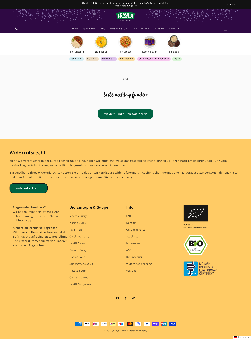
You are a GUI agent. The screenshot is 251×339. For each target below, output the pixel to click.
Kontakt (131, 223)
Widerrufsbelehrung (139, 264)
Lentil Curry (77, 243)
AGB (128, 250)
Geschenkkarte (135, 230)
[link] (77, 44)
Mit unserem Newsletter (29, 232)
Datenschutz (134, 257)
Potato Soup (77, 271)
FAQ (128, 216)
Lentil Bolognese (80, 284)
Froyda (117, 330)
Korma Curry (77, 223)
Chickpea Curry (79, 236)
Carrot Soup (77, 257)
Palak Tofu (76, 230)
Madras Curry (78, 216)
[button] (17, 28)
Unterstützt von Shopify (134, 330)
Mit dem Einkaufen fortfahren (125, 114)
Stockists (132, 236)
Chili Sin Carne (78, 278)
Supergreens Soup (81, 264)
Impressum (133, 243)
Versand (131, 271)
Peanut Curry (78, 250)
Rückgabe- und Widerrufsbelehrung (107, 177)
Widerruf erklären (28, 188)
